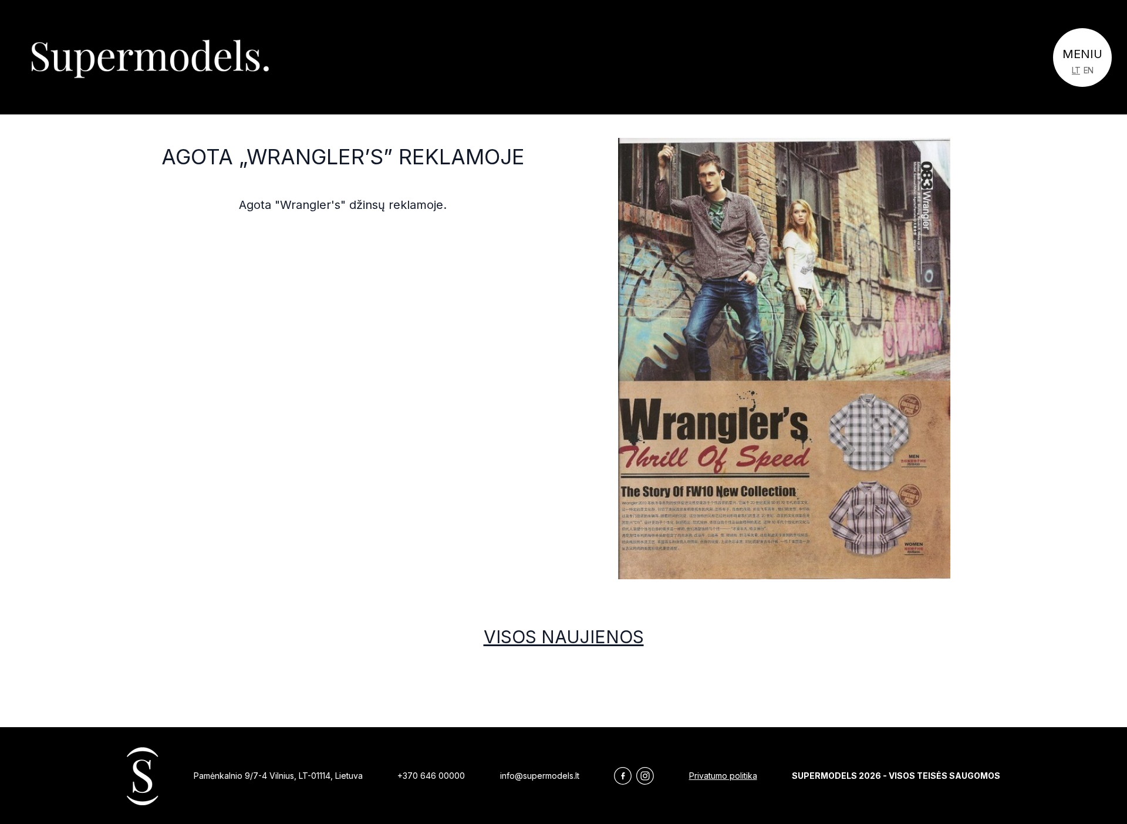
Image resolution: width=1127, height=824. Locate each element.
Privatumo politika (723, 776)
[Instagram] (645, 776)
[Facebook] (623, 776)
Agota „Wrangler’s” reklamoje (343, 157)
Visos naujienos (564, 636)
